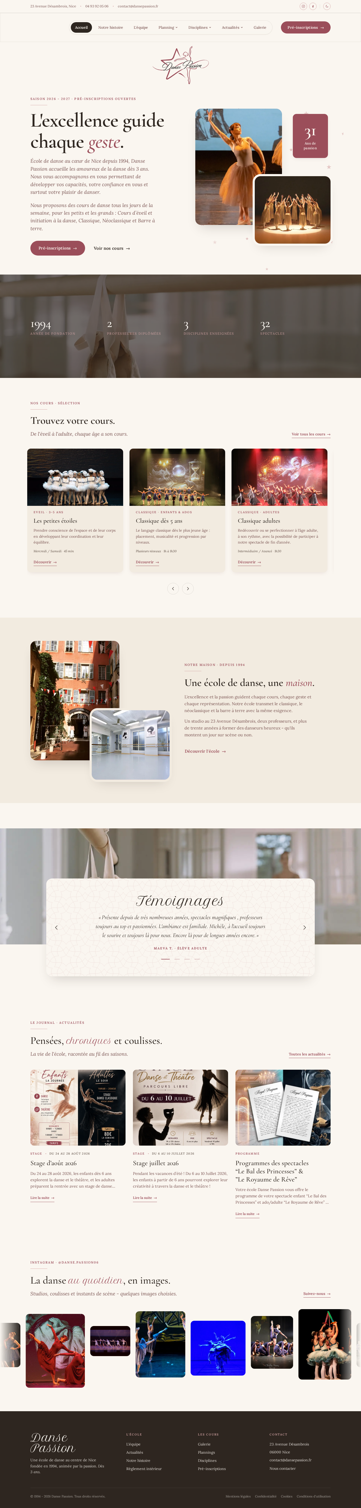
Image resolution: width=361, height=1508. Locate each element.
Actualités (230, 27)
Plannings (206, 1452)
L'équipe (141, 27)
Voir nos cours (112, 248)
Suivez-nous (317, 1293)
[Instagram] (303, 6)
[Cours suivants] (188, 588)
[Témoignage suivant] (305, 927)
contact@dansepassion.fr (138, 6)
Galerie (260, 27)
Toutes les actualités (310, 1054)
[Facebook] (313, 6)
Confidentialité (266, 1496)
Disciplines (198, 27)
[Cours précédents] (173, 588)
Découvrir (45, 562)
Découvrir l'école (205, 751)
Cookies (287, 1496)
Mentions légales (238, 1496)
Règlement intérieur (144, 1468)
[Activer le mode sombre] (327, 6)
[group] (180, 927)
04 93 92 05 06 (97, 6)
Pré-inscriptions (306, 27)
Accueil (81, 27)
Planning (166, 27)
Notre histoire (110, 27)
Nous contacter (283, 1468)
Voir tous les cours (311, 434)
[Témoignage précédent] (56, 927)
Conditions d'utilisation (314, 1496)
